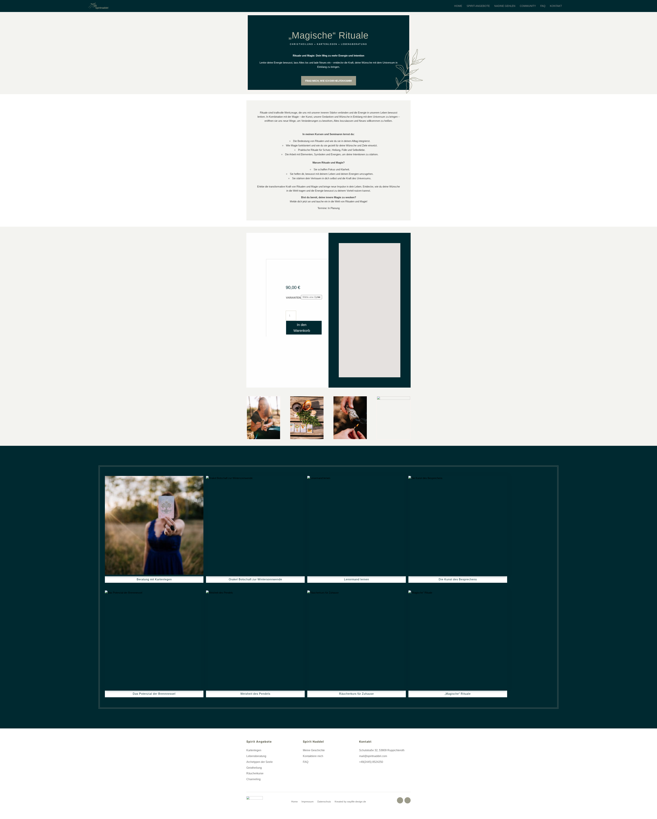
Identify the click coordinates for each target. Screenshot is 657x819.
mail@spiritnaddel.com (373, 756)
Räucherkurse (254, 773)
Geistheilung (254, 767)
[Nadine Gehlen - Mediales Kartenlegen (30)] (263, 438)
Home (294, 801)
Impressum (307, 801)
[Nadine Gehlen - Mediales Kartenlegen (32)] (350, 438)
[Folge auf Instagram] (407, 800)
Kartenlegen (253, 750)
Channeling (253, 779)
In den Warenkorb (301, 327)
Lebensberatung (256, 756)
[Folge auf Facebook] (400, 800)
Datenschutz (324, 801)
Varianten (293, 297)
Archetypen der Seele (259, 761)
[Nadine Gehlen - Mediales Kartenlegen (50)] (393, 398)
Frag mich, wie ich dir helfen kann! (328, 80)
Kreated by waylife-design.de (350, 801)
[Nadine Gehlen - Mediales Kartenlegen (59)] (306, 438)
